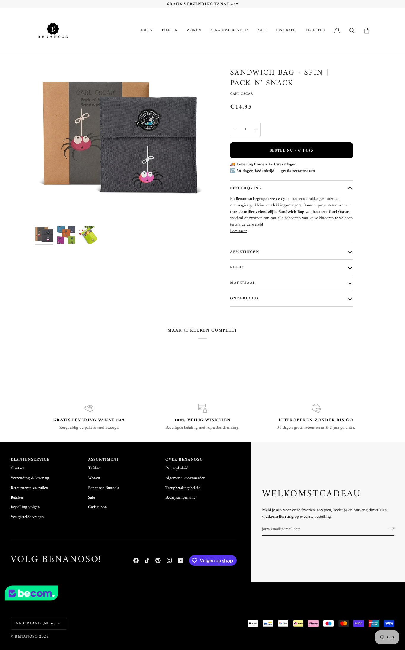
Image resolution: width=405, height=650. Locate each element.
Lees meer (238, 231)
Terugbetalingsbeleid (182, 488)
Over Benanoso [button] (184, 460)
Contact (17, 468)
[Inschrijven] (389, 528)
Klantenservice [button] (30, 460)
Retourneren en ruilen (29, 488)
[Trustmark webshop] (202, 593)
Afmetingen (244, 251)
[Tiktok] (147, 560)
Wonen (94, 478)
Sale (91, 497)
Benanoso (26, 636)
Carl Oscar (241, 94)
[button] (146, 30)
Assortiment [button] (103, 460)
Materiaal (243, 283)
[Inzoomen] (119, 139)
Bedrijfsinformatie (180, 497)
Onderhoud (244, 298)
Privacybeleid (176, 468)
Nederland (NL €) (35, 623)
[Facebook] (136, 560)
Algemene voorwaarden (185, 478)
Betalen (17, 497)
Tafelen (94, 468)
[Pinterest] (158, 560)
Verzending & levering (30, 478)
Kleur (237, 267)
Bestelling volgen (25, 507)
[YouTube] (180, 560)
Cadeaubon (97, 507)
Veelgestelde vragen (27, 517)
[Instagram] (169, 560)
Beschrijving (246, 188)
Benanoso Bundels (103, 488)
